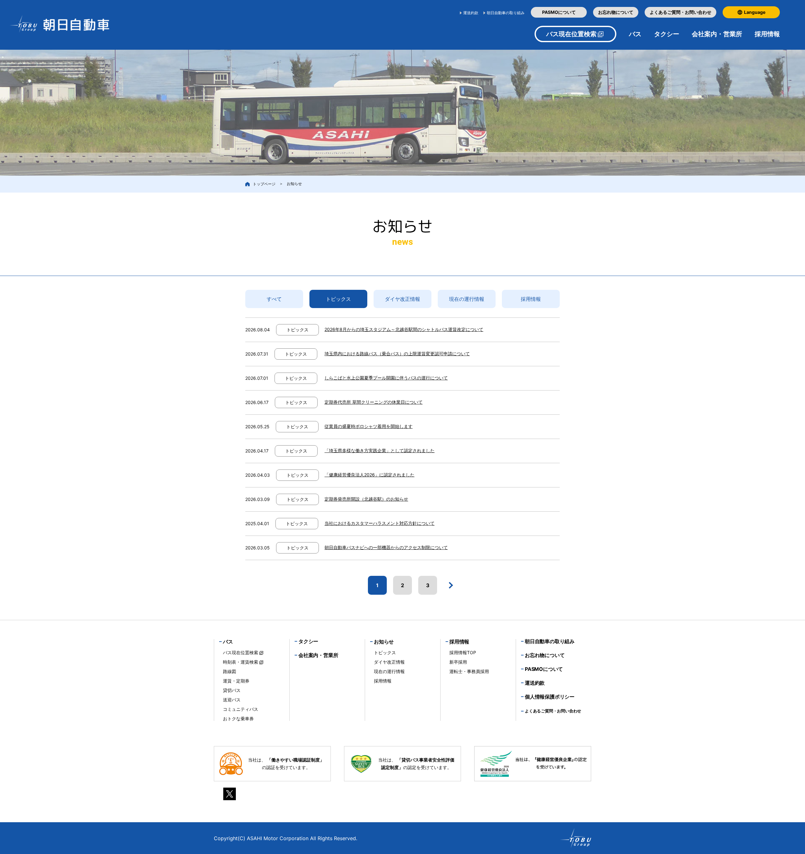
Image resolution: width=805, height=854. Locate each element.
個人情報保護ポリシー (550, 697)
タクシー (666, 34)
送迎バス (232, 699)
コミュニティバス (240, 709)
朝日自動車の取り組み (506, 12)
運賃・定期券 (236, 680)
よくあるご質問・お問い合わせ (680, 12)
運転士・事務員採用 (469, 671)
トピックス (338, 299)
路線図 (229, 671)
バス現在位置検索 (571, 34)
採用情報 (531, 299)
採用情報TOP (462, 652)
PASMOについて (559, 12)
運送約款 (470, 12)
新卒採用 (458, 662)
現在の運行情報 (466, 299)
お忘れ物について (615, 12)
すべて (274, 299)
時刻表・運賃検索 (240, 662)
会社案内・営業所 (717, 34)
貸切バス (232, 690)
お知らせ (384, 641)
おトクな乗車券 (238, 718)
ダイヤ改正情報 (402, 299)
